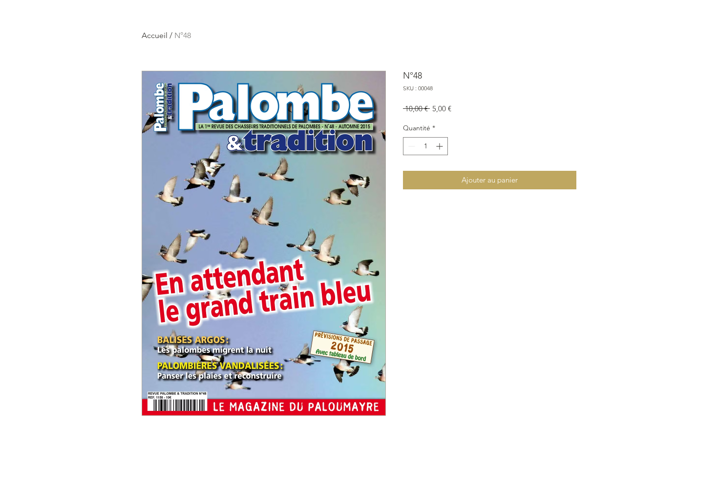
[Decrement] (410, 146)
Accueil (155, 35)
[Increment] (440, 146)
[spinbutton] (425, 146)
